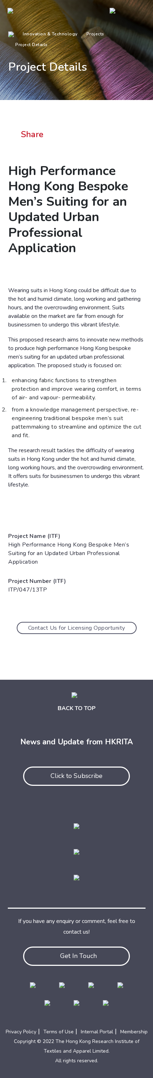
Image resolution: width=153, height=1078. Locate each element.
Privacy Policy (21, 1031)
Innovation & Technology (50, 34)
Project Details (31, 45)
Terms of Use (58, 1031)
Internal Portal (97, 1031)
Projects (95, 34)
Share (32, 134)
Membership (134, 1031)
